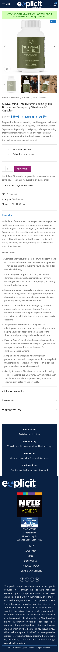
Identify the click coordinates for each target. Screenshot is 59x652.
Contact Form (29, 532)
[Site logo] (29, 4)
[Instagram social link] (32, 579)
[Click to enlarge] (7, 69)
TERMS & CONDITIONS (30, 570)
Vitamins (26, 97)
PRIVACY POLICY (31, 565)
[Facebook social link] (9, 204)
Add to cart (23, 169)
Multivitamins (39, 97)
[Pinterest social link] (20, 204)
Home (5, 97)
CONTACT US (30, 561)
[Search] (49, 4)
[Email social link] (17, 204)
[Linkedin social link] (23, 204)
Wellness (15, 97)
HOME (31, 546)
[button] (5, 46)
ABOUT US (30, 551)
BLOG (30, 556)
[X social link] (13, 204)
